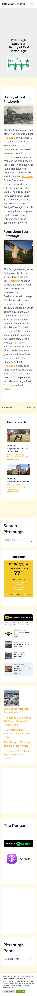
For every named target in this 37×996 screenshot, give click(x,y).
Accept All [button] (20, 991)
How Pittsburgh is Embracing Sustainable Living (16, 733)
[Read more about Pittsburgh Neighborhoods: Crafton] (18, 469)
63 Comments (11, 485)
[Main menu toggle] (32, 4)
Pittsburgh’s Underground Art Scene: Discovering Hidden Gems (17, 721)
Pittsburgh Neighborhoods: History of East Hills (18, 448)
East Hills (10, 455)
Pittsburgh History (20, 457)
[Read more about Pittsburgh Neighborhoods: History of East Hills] (18, 435)
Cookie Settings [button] (9, 991)
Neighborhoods (18, 455)
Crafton (19, 485)
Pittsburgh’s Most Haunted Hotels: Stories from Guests (18, 755)
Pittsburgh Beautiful (13, 3)
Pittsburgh (9, 137)
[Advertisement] (18, 26)
